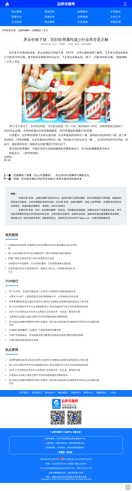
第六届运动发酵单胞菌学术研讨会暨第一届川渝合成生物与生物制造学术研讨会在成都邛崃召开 (54, 323)
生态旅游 (82, 22)
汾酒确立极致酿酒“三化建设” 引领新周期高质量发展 (35, 330)
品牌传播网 (23, 30)
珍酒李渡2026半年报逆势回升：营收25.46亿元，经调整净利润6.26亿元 (41, 270)
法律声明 (75, 392)
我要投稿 (100, 392)
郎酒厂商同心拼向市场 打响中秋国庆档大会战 (31, 258)
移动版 (69, 452)
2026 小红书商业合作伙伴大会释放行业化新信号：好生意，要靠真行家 (44, 311)
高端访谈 (49, 11)
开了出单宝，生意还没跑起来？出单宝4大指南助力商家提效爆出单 (42, 291)
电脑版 (62, 452)
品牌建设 (82, 11)
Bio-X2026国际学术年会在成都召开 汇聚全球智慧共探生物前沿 (39, 253)
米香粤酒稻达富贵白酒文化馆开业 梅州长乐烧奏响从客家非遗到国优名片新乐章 (49, 301)
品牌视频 (82, 16)
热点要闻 (16, 11)
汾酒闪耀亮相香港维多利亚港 (23, 340)
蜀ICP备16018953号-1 (50, 459)
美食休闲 (49, 16)
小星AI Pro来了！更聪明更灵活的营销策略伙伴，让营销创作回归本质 (43, 296)
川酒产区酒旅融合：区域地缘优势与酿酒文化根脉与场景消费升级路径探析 (46, 335)
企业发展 (16, 22)
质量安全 (16, 16)
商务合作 (49, 392)
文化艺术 (115, 16)
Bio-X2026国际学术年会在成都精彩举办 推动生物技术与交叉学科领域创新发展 (48, 306)
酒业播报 (49, 22)
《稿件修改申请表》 (32, 218)
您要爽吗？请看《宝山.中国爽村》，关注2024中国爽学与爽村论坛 (52, 175)
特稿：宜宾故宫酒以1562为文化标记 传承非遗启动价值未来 (48, 178)
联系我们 (36, 392)
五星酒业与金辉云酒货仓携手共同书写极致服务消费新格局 (38, 316)
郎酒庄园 (115, 22)
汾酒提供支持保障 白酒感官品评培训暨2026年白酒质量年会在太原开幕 (42, 247)
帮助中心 (88, 392)
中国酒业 (115, 11)
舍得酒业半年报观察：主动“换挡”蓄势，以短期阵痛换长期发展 (39, 263)
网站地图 (62, 392)
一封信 (112, 392)
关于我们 (23, 392)
